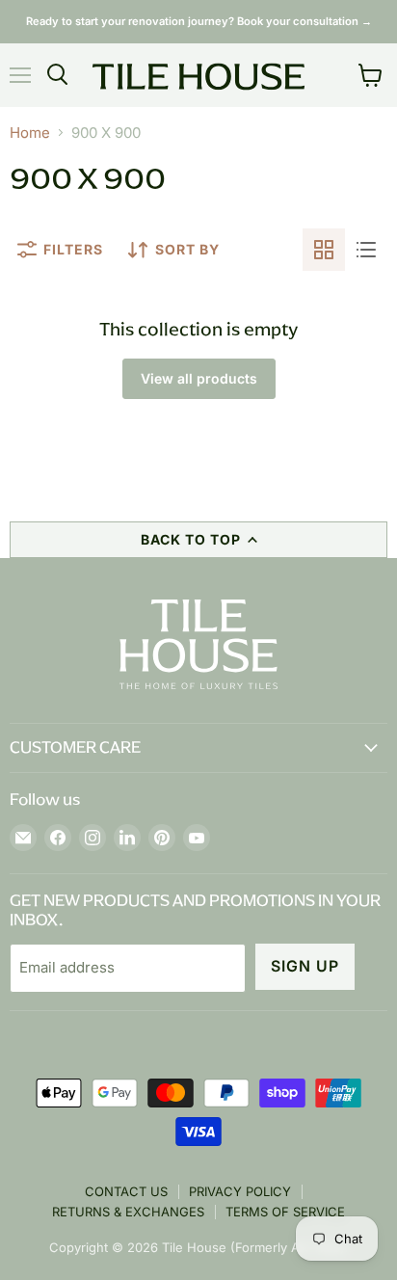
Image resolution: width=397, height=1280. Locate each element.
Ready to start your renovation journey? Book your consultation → (199, 21)
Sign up (305, 966)
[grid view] (324, 249)
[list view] (366, 249)
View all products (199, 378)
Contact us (126, 1191)
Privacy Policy (240, 1191)
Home (30, 132)
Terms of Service (285, 1211)
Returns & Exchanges (128, 1211)
